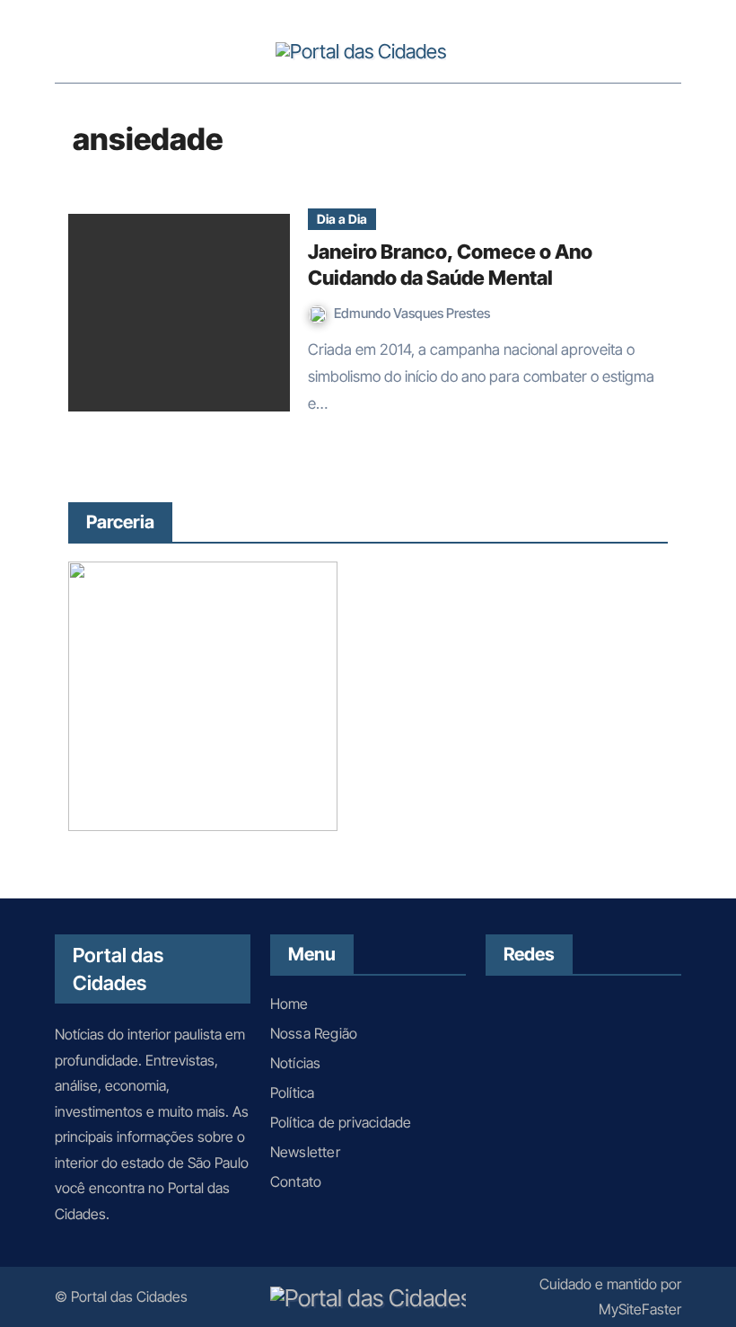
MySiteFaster (640, 1309)
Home (289, 1004)
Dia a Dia (342, 218)
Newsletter (305, 1152)
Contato (295, 1181)
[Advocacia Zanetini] (202, 694)
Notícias (295, 1063)
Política (292, 1092)
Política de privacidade (341, 1122)
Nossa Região (313, 1033)
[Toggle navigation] (73, 50)
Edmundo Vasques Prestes (412, 313)
